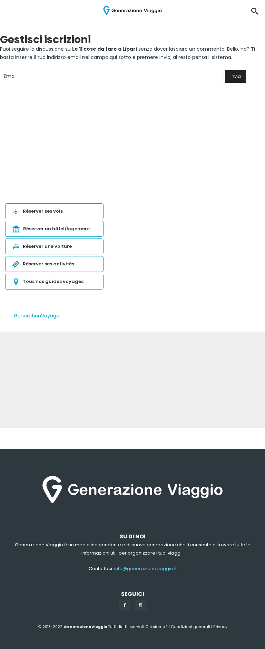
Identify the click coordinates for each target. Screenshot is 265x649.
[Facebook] (124, 605)
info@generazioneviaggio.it (145, 568)
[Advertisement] (132, 380)
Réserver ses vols (43, 211)
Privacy (220, 626)
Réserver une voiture (47, 246)
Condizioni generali (190, 626)
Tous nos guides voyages (53, 281)
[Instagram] (140, 605)
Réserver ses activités (48, 264)
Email (10, 76)
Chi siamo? (156, 626)
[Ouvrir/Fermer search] (254, 10)
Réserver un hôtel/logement (56, 228)
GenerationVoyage (36, 315)
